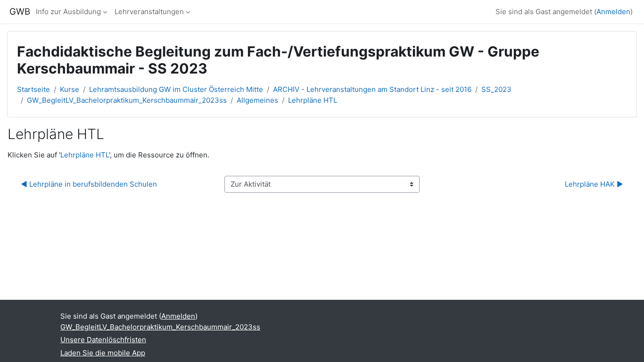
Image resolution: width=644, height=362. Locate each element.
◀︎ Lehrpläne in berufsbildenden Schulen (89, 184)
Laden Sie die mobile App (102, 352)
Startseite (33, 89)
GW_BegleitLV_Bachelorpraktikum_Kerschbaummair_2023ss (127, 100)
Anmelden (613, 11)
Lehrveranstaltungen (149, 11)
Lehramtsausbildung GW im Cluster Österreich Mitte (176, 89)
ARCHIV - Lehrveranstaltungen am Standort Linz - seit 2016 (372, 89)
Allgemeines (257, 100)
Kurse (69, 89)
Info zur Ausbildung (68, 11)
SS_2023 (496, 89)
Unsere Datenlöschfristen (103, 339)
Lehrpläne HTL (312, 100)
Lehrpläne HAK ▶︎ (594, 184)
